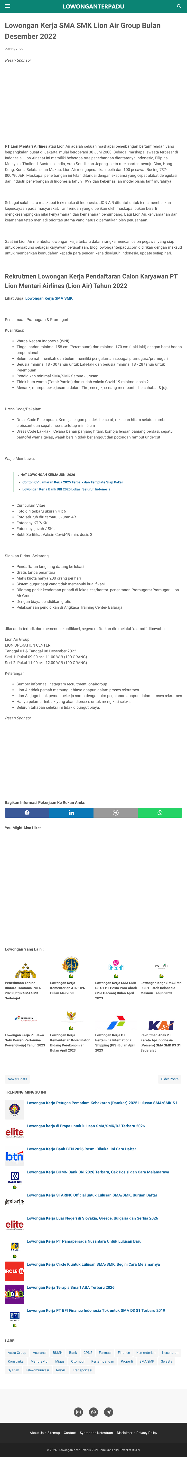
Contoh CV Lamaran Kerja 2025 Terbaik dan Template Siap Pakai (72, 482)
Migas (60, 1361)
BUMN (58, 1353)
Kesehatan (170, 1353)
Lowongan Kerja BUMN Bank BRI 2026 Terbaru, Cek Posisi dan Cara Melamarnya (98, 1172)
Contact (70, 1433)
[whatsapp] (160, 813)
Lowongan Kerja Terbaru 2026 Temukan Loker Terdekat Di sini (99, 1450)
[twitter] (71, 813)
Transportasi (82, 1370)
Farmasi (105, 1353)
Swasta (166, 1361)
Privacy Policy (146, 1433)
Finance (124, 1353)
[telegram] (116, 813)
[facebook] (27, 813)
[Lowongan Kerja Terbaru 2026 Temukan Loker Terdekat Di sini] (93, 6)
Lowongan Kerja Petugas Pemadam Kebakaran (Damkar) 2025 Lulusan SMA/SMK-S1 (102, 1103)
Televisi (61, 1370)
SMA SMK (147, 1361)
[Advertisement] (93, 105)
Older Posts (169, 1079)
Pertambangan (102, 1361)
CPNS (88, 1353)
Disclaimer (124, 1433)
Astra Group (17, 1353)
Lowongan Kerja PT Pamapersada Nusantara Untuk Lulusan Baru (84, 1241)
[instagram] (78, 1412)
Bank (73, 1353)
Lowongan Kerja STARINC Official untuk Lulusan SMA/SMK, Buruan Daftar (92, 1195)
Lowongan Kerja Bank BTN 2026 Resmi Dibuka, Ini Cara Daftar (81, 1149)
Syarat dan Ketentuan (96, 1433)
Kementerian (146, 1353)
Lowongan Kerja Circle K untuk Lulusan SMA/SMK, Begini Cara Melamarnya (93, 1264)
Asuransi (39, 1353)
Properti (127, 1361)
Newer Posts (17, 1079)
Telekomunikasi (37, 1370)
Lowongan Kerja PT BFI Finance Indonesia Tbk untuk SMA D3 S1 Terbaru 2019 (96, 1310)
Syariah (13, 1370)
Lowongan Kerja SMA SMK (49, 298)
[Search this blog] (179, 6)
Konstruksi (16, 1361)
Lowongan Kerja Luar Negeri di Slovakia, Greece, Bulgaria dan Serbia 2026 (92, 1218)
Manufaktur (40, 1361)
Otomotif (78, 1361)
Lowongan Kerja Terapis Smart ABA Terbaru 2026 (70, 1287)
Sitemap (53, 1433)
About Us (37, 1433)
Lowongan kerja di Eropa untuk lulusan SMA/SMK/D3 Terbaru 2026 (86, 1126)
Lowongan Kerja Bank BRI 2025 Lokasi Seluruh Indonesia (66, 489)
